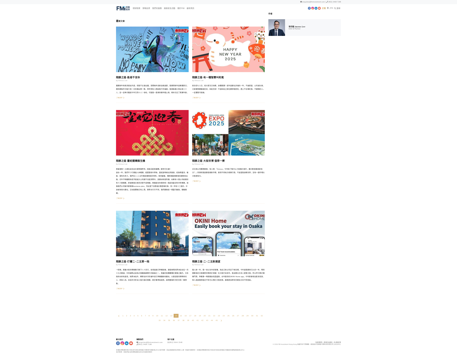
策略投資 (146, 8)
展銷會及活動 (169, 8)
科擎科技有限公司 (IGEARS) (331, 344)
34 (164, 320)
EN (331, 8)
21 (209, 316)
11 (162, 316)
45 (217, 320)
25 (228, 316)
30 (252, 316)
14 (176, 316)
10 (157, 316)
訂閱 (324, 8)
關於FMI (180, 8)
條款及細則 (328, 342)
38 (183, 320)
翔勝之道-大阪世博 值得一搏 (208, 160)
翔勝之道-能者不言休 (128, 77)
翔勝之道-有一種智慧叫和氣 (208, 77)
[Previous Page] (119, 316)
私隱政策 (337, 342)
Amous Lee (122, 80)
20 (205, 316)
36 (174, 320)
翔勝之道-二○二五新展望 (206, 261)
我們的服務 (157, 8)
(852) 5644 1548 (175, 342)
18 (195, 316)
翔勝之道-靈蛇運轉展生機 (130, 160)
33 (160, 320)
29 (247, 316)
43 (207, 320)
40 (193, 320)
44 (212, 320)
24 (224, 316)
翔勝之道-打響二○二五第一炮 (132, 261)
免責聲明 (318, 342)
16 (186, 316)
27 (238, 316)
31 (257, 316)
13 (171, 316)
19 (200, 316)
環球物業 (136, 8)
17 (190, 316)
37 (179, 320)
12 (167, 316)
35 (169, 320)
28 (243, 316)
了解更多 (119, 98)
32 (262, 316)
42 (202, 320)
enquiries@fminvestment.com (313, 2)
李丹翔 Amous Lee (297, 26)
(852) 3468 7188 (334, 2)
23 (219, 316)
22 (214, 316)
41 (198, 320)
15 (181, 316)
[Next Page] (221, 320)
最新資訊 (190, 8)
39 (188, 320)
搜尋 (338, 8)
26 (233, 316)
